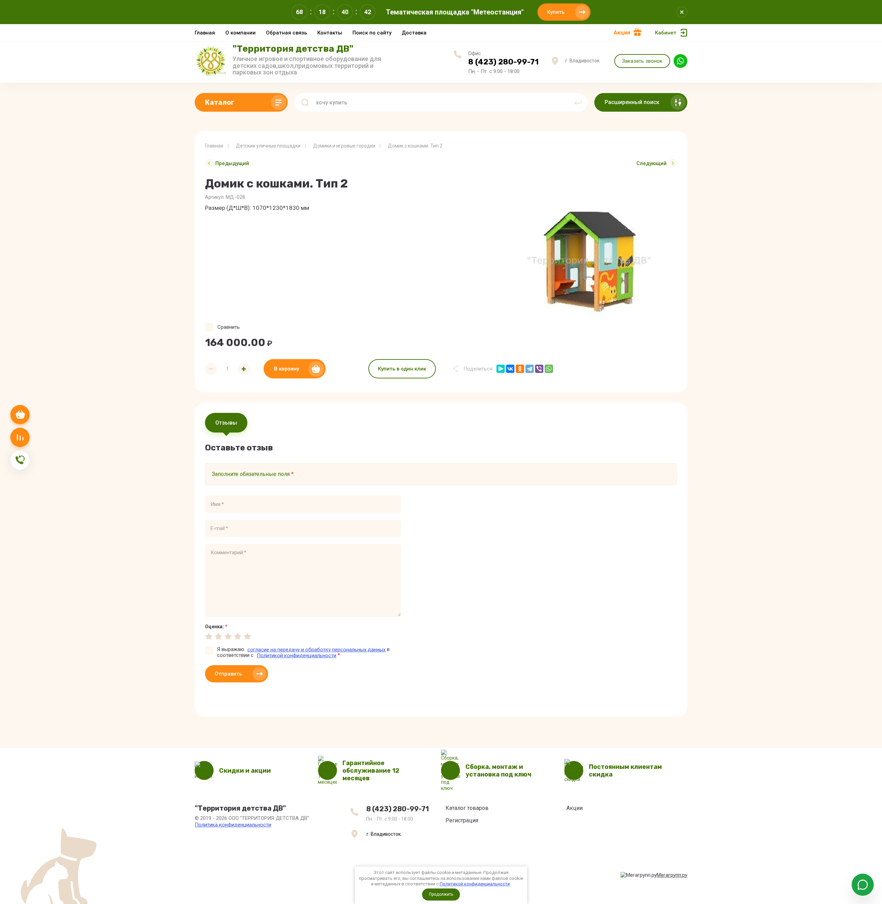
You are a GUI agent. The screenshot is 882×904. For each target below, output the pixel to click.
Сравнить (228, 327)
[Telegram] (529, 369)
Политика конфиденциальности (233, 825)
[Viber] (539, 369)
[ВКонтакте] (510, 369)
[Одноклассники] (520, 369)
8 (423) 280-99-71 (503, 62)
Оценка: (216, 626)
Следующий (651, 163)
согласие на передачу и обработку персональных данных (316, 649)
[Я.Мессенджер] (500, 369)
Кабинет (665, 33)
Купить (555, 12)
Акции (622, 32)
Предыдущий (232, 163)
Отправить (228, 674)
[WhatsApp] (549, 369)
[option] (589, 261)
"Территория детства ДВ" (293, 48)
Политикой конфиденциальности (475, 883)
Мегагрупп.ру (672, 875)
